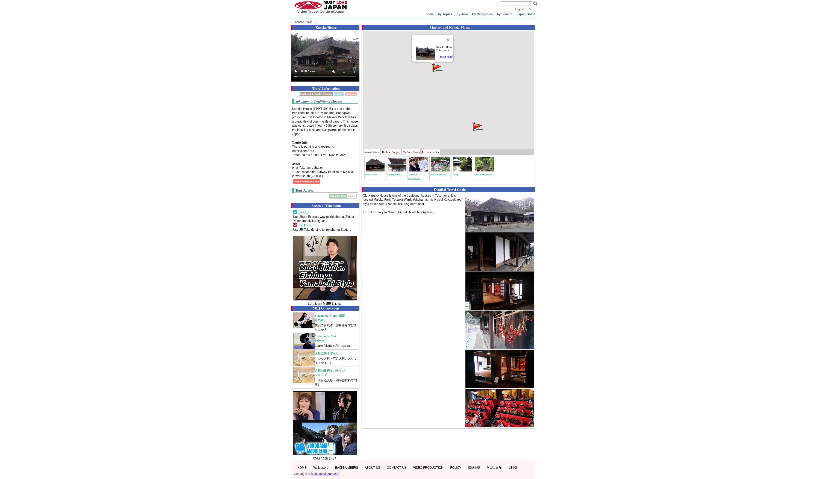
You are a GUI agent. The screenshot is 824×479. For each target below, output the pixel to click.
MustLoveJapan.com (325, 473)
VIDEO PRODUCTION (428, 467)
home (430, 14)
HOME (301, 467)
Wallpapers (320, 467)
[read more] (446, 56)
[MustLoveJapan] (321, 14)
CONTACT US (396, 467)
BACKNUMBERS (346, 467)
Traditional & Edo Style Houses (316, 93)
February (339, 93)
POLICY (455, 467)
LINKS (513, 467)
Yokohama (351, 93)
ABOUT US (372, 467)
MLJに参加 (494, 467)
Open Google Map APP (307, 181)
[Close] (448, 40)
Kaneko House (303, 22)
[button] (436, 67)
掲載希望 (474, 467)
